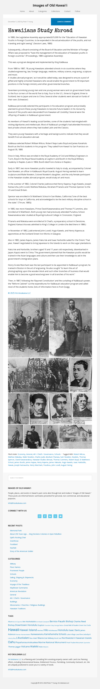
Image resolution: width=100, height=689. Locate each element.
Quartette (87, 642)
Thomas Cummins (60, 459)
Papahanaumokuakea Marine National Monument (41, 642)
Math (35, 638)
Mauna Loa (42, 638)
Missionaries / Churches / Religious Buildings (27, 605)
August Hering (66, 465)
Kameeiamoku (37, 634)
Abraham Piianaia (52, 457)
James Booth (19, 462)
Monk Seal (57, 638)
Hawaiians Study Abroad (40, 30)
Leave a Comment (64, 22)
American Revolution (18, 591)
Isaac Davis (74, 630)
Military (13, 564)
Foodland (13, 544)
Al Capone (18, 622)
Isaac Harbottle (80, 462)
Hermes (40, 630)
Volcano (25, 646)
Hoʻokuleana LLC (14, 659)
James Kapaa (31, 462)
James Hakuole (55, 462)
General (29, 454)
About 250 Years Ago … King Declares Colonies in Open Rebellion (35, 534)
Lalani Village (71, 634)
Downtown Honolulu (26, 624)
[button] (28, 327)
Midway (51, 638)
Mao (31, 638)
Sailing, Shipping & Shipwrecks (22, 577)
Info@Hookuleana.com (17, 503)
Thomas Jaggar (14, 646)
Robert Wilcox (79, 454)
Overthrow (14, 541)
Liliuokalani (22, 637)
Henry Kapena (42, 462)
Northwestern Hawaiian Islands (77, 638)
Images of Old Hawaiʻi (50, 5)
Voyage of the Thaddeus (19, 584)
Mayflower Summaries (19, 588)
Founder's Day (49, 625)
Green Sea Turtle (85, 625)
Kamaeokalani (25, 634)
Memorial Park (16, 530)
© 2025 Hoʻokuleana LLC (19, 293)
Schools (57, 454)
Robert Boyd (74, 459)
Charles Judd (40, 457)
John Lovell (55, 465)
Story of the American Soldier (21, 551)
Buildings (13, 601)
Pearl (68, 643)
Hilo (46, 630)
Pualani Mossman (77, 642)
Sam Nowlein (65, 457)
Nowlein (75, 457)
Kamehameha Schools (55, 634)
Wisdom (45, 647)
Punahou (46, 465)
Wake (41, 647)
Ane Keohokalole (29, 621)
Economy (21, 454)
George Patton (59, 625)
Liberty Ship (12, 638)
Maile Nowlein (28, 457)
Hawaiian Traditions (18, 608)
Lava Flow (79, 634)
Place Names (15, 567)
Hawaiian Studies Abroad (42, 459)
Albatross (11, 622)
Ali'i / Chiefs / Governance (43, 454)
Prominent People (17, 570)
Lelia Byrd (86, 634)
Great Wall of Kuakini (71, 625)
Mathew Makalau (15, 457)
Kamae (18, 634)
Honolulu (63, 630)
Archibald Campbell (42, 622)
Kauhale (13, 548)
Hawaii (10, 465)
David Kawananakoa (23, 459)
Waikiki (34, 646)
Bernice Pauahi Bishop (61, 621)
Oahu (11, 642)
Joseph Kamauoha (21, 465)
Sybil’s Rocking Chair (18, 537)
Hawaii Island (28, 630)
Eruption (41, 625)
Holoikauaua (53, 630)
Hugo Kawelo (67, 462)
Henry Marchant (36, 465)
